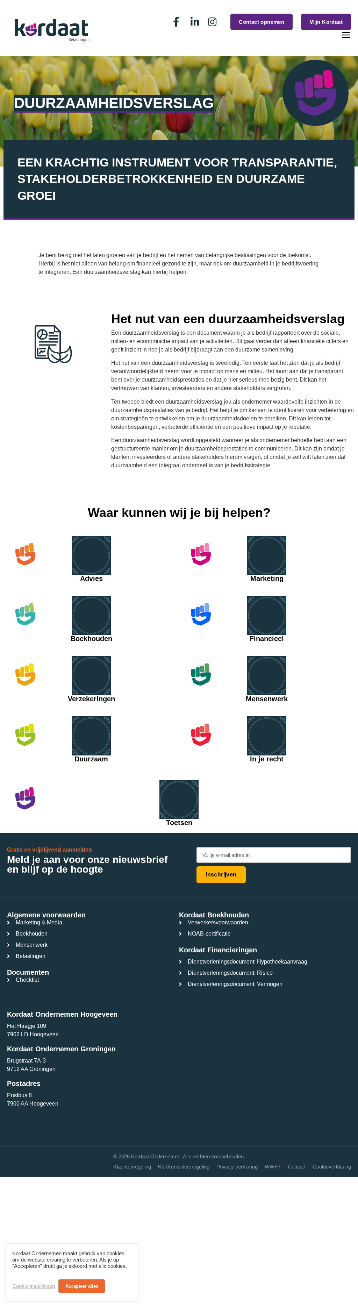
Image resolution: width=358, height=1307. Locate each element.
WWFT (273, 1167)
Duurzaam (91, 759)
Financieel (267, 638)
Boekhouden (91, 638)
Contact (297, 1167)
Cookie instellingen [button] (33, 1286)
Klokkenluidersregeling (183, 1167)
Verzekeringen (91, 699)
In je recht (267, 759)
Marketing (267, 578)
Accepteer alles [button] (81, 1286)
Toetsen (179, 822)
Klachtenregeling (132, 1167)
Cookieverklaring (332, 1167)
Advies (91, 578)
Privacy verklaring (237, 1167)
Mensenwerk (267, 699)
